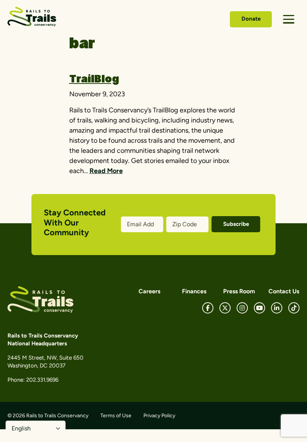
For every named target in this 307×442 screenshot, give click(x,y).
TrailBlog (94, 80)
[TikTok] (294, 308)
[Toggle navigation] (289, 19)
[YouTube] (259, 308)
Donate (251, 18)
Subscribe (236, 224)
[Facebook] (207, 308)
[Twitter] (225, 308)
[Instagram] (242, 308)
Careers (149, 291)
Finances (194, 291)
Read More (106, 171)
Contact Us (283, 291)
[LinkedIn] (276, 308)
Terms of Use (115, 415)
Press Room (239, 291)
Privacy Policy (159, 415)
